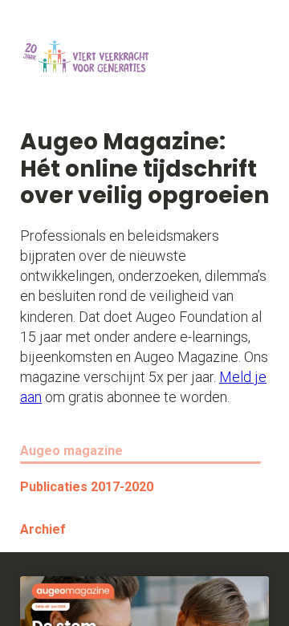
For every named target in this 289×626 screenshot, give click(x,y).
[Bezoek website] (84, 64)
